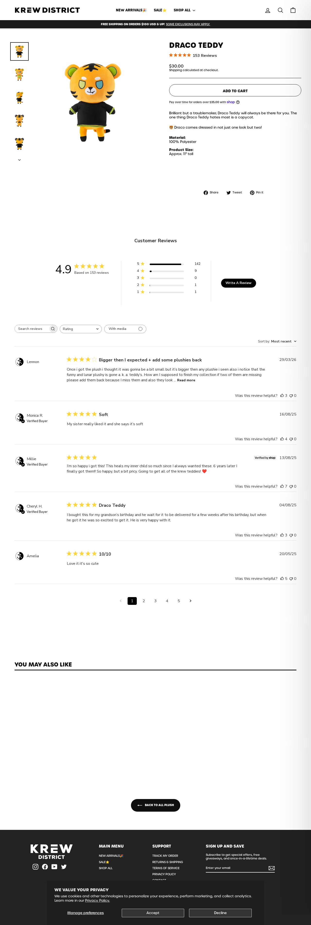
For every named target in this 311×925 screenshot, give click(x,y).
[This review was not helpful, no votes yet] (291, 395)
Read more (186, 380)
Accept (153, 913)
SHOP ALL (182, 10)
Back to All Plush (159, 805)
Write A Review (238, 283)
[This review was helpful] (282, 395)
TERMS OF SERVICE (166, 868)
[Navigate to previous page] (120, 601)
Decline (220, 913)
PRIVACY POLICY (164, 874)
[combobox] (81, 329)
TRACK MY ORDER (165, 856)
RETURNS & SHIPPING (167, 862)
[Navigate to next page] (190, 601)
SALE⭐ (160, 10)
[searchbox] (31, 329)
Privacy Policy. (97, 900)
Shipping (175, 70)
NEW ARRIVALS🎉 (131, 10)
